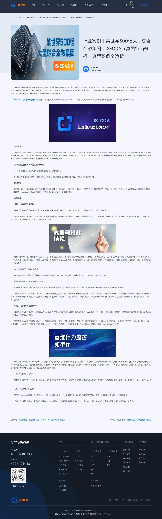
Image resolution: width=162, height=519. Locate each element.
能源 (92, 469)
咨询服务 (126, 458)
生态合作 (74, 5)
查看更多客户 (96, 486)
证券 (92, 465)
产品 (34, 5)
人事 (108, 461)
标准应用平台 (64, 461)
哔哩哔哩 (142, 501)
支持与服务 (89, 5)
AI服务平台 (63, 469)
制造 (92, 473)
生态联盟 (126, 454)
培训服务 (126, 462)
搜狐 (148, 501)
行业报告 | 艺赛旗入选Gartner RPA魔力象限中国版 (42, 419)
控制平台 (78, 469)
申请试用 (143, 5)
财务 (108, 456)
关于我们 (104, 5)
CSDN (135, 500)
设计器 (77, 456)
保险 (92, 461)
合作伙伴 (126, 450)
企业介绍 (142, 450)
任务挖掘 (62, 490)
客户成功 (126, 471)
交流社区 (126, 467)
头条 (129, 501)
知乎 (123, 501)
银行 (92, 456)
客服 (108, 465)
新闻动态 (20, 17)
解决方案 (46, 5)
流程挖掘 (62, 486)
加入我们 (142, 462)
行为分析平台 (64, 465)
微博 (116, 501)
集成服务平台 (64, 473)
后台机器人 (79, 465)
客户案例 (60, 5)
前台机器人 (79, 461)
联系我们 (142, 458)
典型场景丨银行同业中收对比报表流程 (134, 419)
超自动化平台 (64, 456)
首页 (12, 17)
